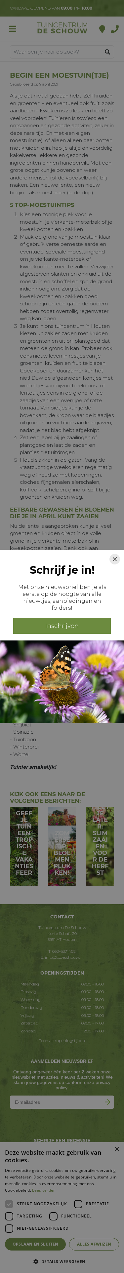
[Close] (114, 559)
